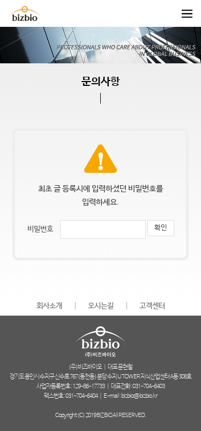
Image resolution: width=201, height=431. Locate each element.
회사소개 (49, 306)
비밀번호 (40, 229)
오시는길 (101, 306)
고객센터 (152, 306)
